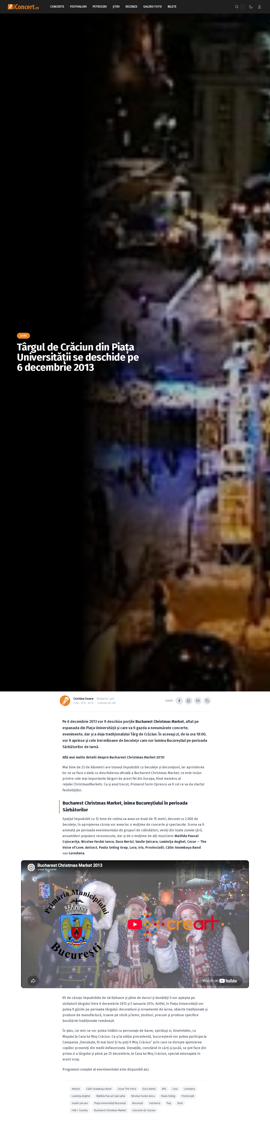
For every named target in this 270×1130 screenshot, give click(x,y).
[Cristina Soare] (65, 701)
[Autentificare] (259, 7)
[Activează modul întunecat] (251, 7)
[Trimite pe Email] (198, 701)
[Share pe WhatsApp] (188, 701)
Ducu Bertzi (149, 1088)
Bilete (172, 6)
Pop (169, 1103)
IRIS (164, 1088)
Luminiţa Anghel (81, 1096)
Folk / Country (80, 1110)
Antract (76, 1088)
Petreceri (100, 6)
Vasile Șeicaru (80, 1103)
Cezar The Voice (127, 1088)
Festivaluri (78, 6)
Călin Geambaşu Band (98, 1088)
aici (146, 1069)
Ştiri (116, 6)
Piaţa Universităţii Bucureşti (110, 1103)
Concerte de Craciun (143, 1110)
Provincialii (188, 1096)
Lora (175, 1088)
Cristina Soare (83, 699)
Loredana (189, 1088)
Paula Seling (168, 1096)
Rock (180, 1103)
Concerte (57, 6)
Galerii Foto (152, 6)
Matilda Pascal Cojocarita (110, 1096)
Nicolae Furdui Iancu (143, 1096)
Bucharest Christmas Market (110, 1110)
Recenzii (131, 6)
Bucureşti (137, 1103)
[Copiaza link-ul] (207, 701)
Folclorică (154, 1103)
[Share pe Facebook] (179, 701)
